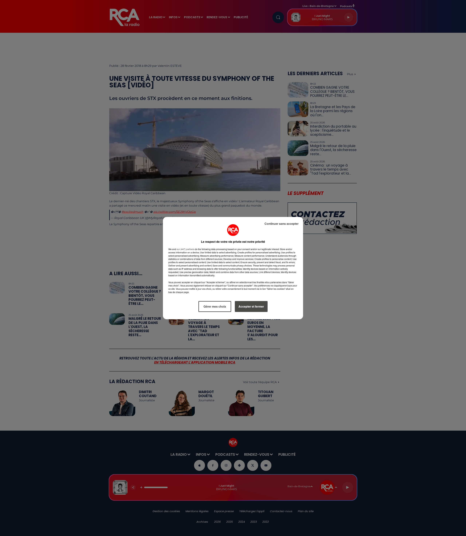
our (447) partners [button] (185, 249)
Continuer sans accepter (281, 223)
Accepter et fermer (251, 306)
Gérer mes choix (215, 306)
